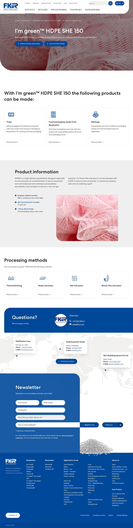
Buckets (90, 474)
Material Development (119, 501)
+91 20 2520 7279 (114, 362)
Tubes (90, 502)
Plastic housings (69, 476)
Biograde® (30, 467)
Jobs (65, 3)
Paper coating (68, 486)
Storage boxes (92, 504)
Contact (27, 3)
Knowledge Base (92, 10)
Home (17, 21)
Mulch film (67, 481)
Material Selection (118, 498)
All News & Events (118, 483)
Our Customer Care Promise (118, 495)
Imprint (110, 515)
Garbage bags (92, 481)
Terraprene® (30, 488)
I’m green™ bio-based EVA (33, 477)
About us (115, 460)
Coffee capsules (69, 474)
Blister (66, 467)
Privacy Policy (85, 515)
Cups (89, 465)
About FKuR (73, 3)
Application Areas (58, 10)
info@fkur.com (76, 350)
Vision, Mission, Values (119, 467)
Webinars (36, 3)
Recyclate (48, 467)
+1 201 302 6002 (26, 347)
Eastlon (28, 472)
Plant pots (91, 488)
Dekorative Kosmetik (95, 467)
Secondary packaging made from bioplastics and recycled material (73, 495)
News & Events (46, 3)
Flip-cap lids (92, 472)
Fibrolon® (29, 474)
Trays (65, 490)
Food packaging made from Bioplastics (97, 477)
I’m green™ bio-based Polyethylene (46, 21)
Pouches (66, 500)
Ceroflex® (29, 469)
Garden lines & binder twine (73, 488)
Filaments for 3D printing (96, 469)
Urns (65, 504)
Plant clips (91, 486)
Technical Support (118, 503)
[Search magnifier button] (110, 3)
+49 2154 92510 (77, 348)
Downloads (57, 3)
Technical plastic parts (95, 500)
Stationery (91, 490)
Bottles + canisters (70, 472)
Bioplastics (30, 10)
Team (114, 465)
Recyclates (43, 10)
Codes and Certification (116, 477)
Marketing (115, 505)
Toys (89, 493)
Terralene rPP (49, 469)
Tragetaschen (68, 502)
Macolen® (48, 465)
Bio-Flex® (29, 465)
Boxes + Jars (68, 469)
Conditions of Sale (99, 515)
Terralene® (30, 486)
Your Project (76, 10)
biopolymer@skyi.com (116, 364)
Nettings (66, 483)
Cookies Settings (121, 515)
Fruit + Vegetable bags (95, 483)
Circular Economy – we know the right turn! (119, 470)
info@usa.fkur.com (27, 350)
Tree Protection (69, 465)
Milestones (115, 474)
